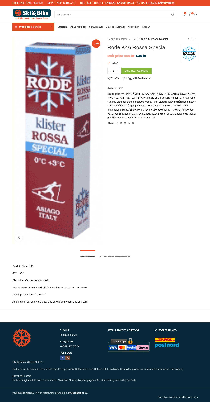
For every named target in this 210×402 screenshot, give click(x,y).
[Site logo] (31, 14)
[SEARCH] (172, 14)
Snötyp (176, 109)
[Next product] (196, 39)
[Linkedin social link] (129, 123)
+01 (116, 97)
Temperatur (122, 39)
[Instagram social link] (67, 358)
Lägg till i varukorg (136, 71)
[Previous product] (188, 39)
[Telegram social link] (133, 123)
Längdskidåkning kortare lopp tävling (137, 101)
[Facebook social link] (117, 123)
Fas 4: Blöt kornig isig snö (145, 97)
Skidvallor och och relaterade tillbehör (150, 109)
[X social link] (121, 123)
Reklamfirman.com (158, 369)
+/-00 (110, 97)
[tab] (87, 255)
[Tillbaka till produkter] (192, 39)
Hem (110, 39)
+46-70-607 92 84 (69, 346)
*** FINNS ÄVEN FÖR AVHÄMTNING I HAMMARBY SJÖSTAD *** (158, 94)
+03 (127, 97)
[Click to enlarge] (19, 238)
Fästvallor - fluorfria (170, 97)
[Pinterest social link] (125, 123)
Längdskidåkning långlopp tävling (126, 105)
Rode (125, 109)
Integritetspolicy (77, 393)
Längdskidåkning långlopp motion (177, 101)
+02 (133, 39)
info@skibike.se (68, 335)
